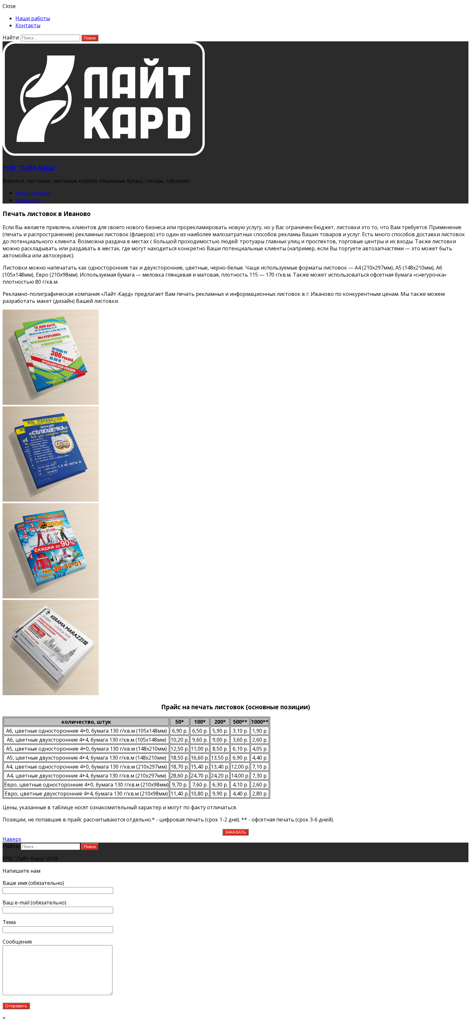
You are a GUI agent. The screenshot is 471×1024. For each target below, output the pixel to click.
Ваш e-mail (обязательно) (34, 902)
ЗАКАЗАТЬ (235, 832)
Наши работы (32, 18)
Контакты (27, 25)
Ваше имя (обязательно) (33, 883)
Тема (9, 922)
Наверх (12, 839)
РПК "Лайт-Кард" (30, 167)
